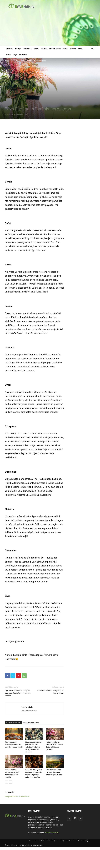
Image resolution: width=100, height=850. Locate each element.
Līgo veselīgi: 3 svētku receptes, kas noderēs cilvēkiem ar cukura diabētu (17, 693)
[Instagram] (75, 818)
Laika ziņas (18, 49)
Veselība (36, 49)
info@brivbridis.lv (51, 832)
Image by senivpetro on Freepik (17, 119)
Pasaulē (8, 55)
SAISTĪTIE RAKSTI (13, 723)
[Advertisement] (50, 27)
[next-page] (10, 782)
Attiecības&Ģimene (55, 49)
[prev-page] (6, 782)
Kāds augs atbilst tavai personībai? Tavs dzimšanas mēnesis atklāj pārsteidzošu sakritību (33, 747)
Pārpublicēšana (52, 841)
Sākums (7, 60)
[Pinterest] (18, 675)
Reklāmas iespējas (83, 841)
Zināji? (15, 55)
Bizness (80, 49)
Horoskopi (27, 49)
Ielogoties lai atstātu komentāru (17, 796)
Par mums (32, 841)
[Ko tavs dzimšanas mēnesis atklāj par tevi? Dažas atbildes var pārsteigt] (55, 734)
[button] (92, 49)
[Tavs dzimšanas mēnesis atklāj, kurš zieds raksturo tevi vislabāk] (14, 761)
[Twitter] (12, 675)
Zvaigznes (44, 49)
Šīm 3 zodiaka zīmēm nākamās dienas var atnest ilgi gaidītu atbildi (54, 772)
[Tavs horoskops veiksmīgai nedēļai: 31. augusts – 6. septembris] (14, 734)
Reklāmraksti (23, 55)
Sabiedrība (9, 49)
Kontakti (41, 841)
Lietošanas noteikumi (67, 841)
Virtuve (65, 49)
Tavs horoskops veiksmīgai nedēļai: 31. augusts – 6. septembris (14, 744)
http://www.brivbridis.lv (29, 710)
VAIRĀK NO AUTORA (31, 723)
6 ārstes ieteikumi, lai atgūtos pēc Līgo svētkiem (50, 691)
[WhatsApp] (24, 675)
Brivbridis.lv (18, 114)
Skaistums (73, 49)
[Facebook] (7, 675)
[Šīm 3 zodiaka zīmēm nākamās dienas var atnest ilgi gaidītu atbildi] (55, 761)
